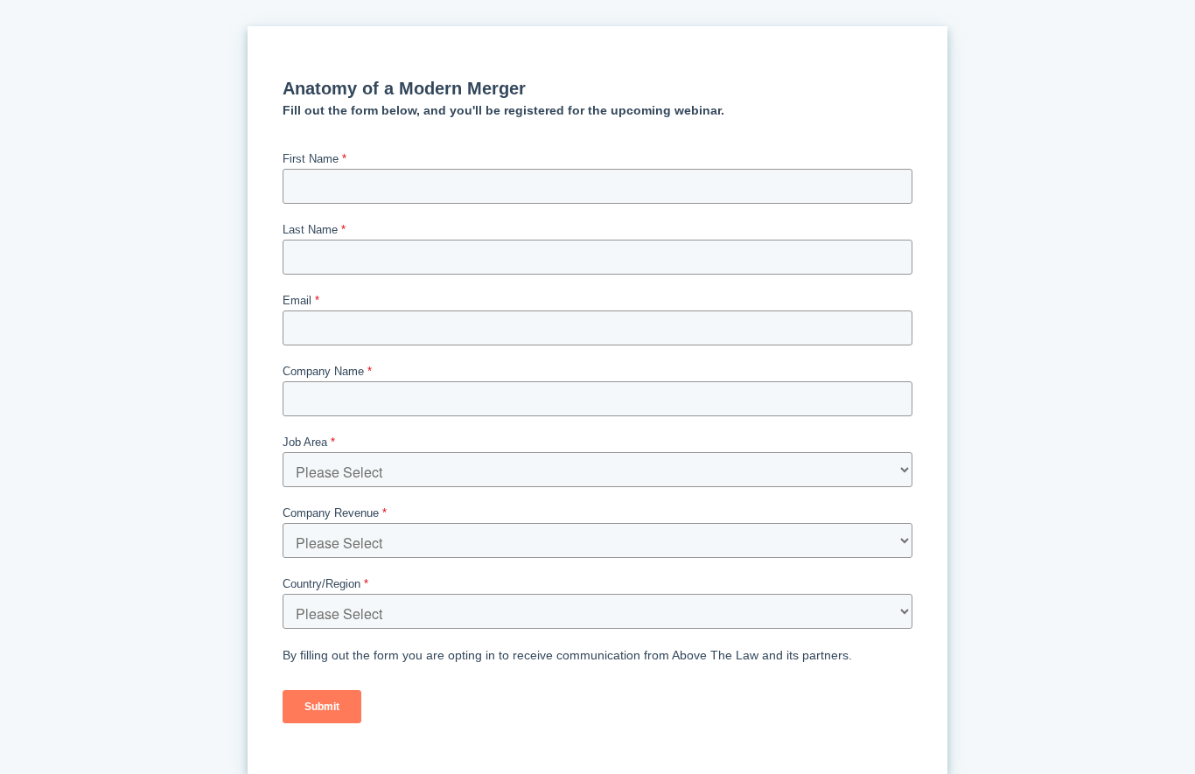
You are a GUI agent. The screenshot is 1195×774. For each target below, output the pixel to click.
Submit (321, 707)
